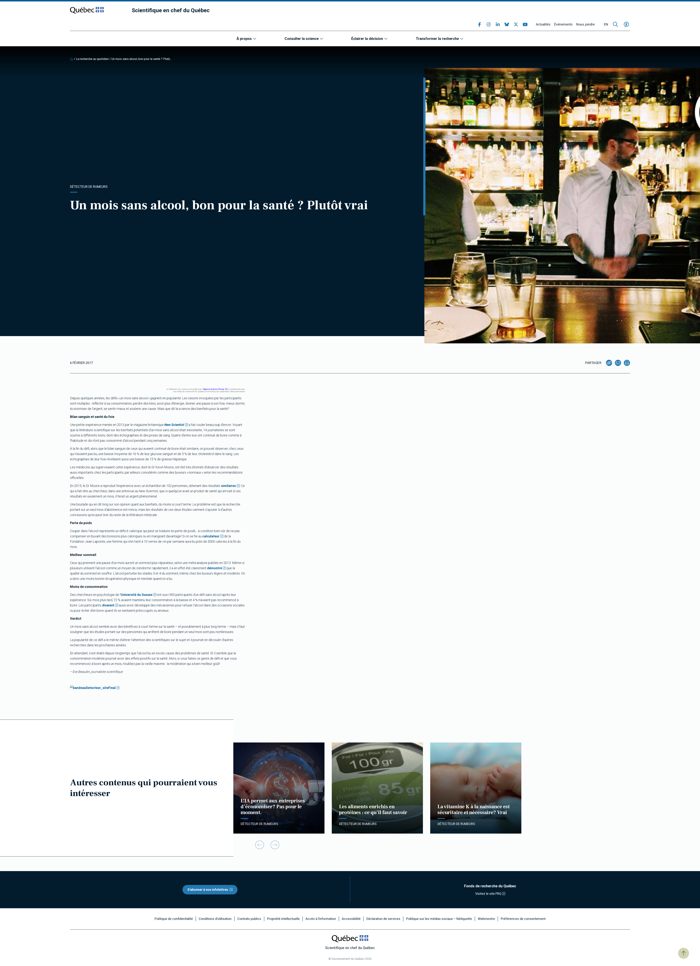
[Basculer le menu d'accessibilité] (626, 24)
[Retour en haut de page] (683, 953)
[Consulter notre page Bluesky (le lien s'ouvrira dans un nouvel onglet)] (506, 24)
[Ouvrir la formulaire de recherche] (615, 24)
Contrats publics (249, 918)
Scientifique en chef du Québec (171, 10)
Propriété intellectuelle (283, 918)
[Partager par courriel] (618, 363)
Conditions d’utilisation (215, 918)
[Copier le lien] (609, 363)
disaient (108, 605)
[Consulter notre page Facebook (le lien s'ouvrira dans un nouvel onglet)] (479, 24)
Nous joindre (585, 24)
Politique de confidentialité (174, 918)
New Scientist (174, 425)
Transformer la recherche (437, 38)
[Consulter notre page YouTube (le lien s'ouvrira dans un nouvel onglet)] (525, 24)
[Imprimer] (627, 363)
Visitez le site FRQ (488, 894)
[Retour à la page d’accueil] (71, 59)
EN (606, 24)
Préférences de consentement (523, 918)
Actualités (543, 24)
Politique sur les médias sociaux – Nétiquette (439, 918)
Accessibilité (351, 918)
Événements (563, 24)
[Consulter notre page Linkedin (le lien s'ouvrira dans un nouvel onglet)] (497, 24)
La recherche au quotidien (92, 59)
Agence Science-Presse (213, 389)
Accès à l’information (321, 918)
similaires (228, 486)
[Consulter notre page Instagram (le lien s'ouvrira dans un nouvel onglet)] (488, 24)
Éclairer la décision (367, 38)
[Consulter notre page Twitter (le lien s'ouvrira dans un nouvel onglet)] (516, 24)
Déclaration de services (383, 918)
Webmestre (486, 918)
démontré (214, 568)
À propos (244, 38)
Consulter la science (302, 38)
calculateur (210, 536)
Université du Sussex (136, 595)
